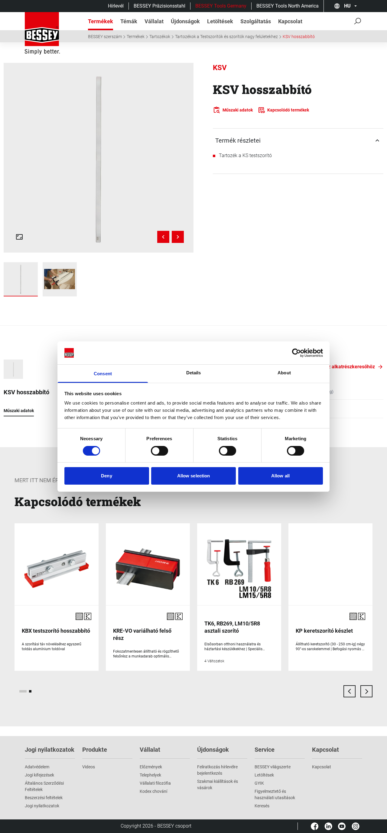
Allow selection (193, 475)
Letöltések (264, 775)
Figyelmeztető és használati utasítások (275, 794)
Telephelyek (150, 775)
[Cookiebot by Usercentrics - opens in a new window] (296, 352)
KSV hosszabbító (299, 36)
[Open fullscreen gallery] (19, 237)
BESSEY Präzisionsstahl (159, 6)
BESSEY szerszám (105, 36)
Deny (106, 475)
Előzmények (151, 766)
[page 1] (23, 691)
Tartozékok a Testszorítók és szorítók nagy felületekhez (226, 36)
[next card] (366, 691)
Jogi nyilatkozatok (42, 805)
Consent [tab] (103, 373)
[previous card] (349, 691)
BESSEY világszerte (273, 766)
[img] (98, 158)
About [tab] (284, 372)
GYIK (259, 783)
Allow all (280, 475)
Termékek (136, 36)
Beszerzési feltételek (44, 797)
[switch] (159, 451)
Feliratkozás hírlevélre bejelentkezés (217, 770)
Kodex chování (153, 791)
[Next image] (178, 237)
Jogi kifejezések (39, 775)
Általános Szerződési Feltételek (44, 786)
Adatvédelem (37, 766)
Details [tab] (193, 372)
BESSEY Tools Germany (220, 6)
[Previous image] (163, 237)
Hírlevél (116, 6)
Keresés (262, 805)
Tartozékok (159, 36)
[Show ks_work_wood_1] (60, 279)
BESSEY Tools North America (287, 6)
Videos (88, 766)
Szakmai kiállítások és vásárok (217, 784)
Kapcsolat (321, 766)
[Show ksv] (21, 279)
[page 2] (30, 691)
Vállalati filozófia (155, 783)
